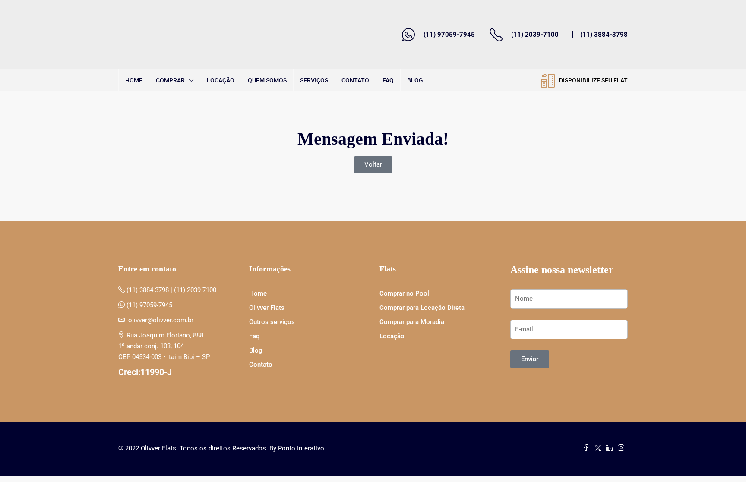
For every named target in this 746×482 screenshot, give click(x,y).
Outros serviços (272, 322)
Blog (415, 80)
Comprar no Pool (404, 293)
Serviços (314, 80)
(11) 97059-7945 (449, 34)
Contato (355, 80)
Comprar (170, 80)
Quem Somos (267, 80)
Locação (220, 80)
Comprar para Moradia (411, 322)
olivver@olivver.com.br (160, 320)
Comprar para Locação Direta (422, 308)
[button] (373, 164)
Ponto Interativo (301, 448)
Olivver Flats (266, 308)
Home (133, 80)
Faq (388, 80)
